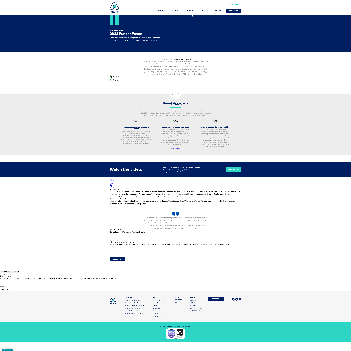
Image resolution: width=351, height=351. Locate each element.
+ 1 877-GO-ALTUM (231, 5)
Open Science (157, 300)
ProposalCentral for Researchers (135, 303)
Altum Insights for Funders (133, 308)
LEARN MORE (175, 148)
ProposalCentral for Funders (133, 300)
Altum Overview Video (160, 303)
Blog (203, 11)
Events (155, 311)
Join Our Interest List (13, 271)
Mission (155, 306)
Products (161, 11)
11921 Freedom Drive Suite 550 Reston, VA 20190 (196, 305)
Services (176, 11)
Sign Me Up (117, 259)
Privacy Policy (186, 326)
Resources (216, 11)
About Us (190, 11)
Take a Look (233, 169)
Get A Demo (233, 11)
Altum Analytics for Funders (133, 311)
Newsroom (156, 308)
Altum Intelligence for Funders (134, 314)
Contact (193, 297)
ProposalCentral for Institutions (134, 306)
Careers (155, 314)
